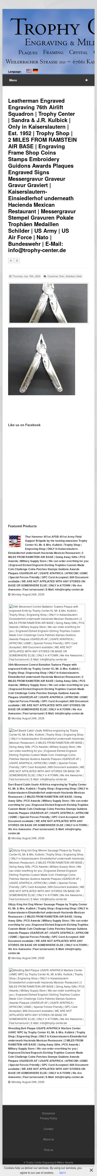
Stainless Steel (74, 276)
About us (48, 1139)
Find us (48, 1150)
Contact (48, 1129)
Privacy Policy (48, 1118)
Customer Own (56, 276)
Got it (62, 1172)
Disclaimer (48, 1113)
